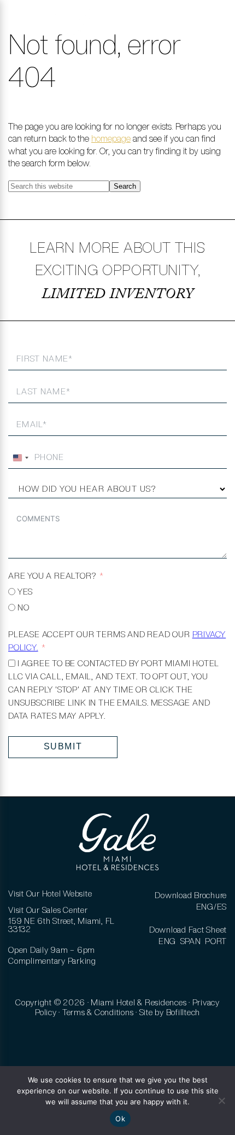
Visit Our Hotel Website (50, 893)
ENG (167, 941)
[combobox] (20, 457)
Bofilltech (183, 1012)
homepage (111, 138)
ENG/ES (211, 907)
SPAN (190, 941)
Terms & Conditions (98, 1012)
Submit (63, 746)
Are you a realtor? (52, 576)
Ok (120, 1118)
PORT (216, 941)
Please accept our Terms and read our (117, 640)
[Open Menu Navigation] (23, 27)
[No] (221, 1100)
